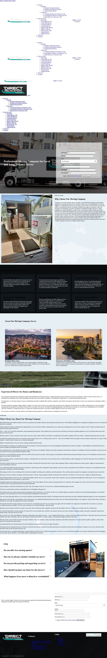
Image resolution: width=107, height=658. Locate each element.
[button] (27, 550)
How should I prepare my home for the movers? (24, 570)
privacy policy (78, 176)
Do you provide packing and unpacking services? (25, 563)
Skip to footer (11, 0)
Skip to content (4, 0)
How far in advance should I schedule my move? (24, 557)
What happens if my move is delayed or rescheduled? (26, 576)
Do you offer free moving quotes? (18, 550)
